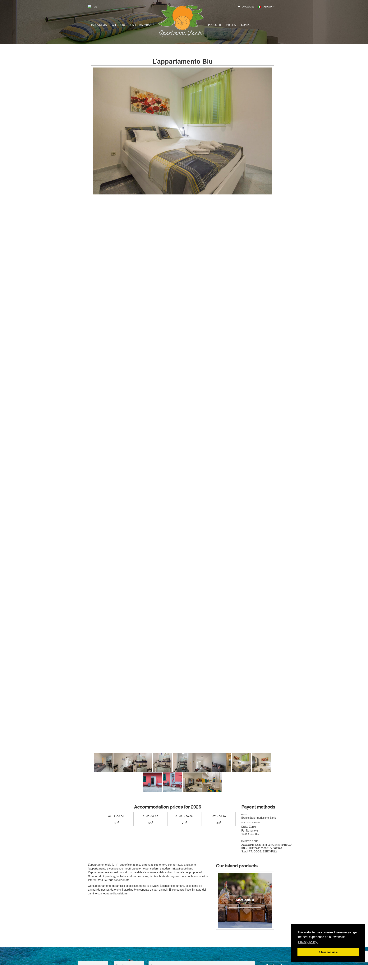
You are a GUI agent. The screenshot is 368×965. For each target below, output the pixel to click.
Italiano (266, 7)
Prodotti (214, 25)
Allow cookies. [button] (328, 951)
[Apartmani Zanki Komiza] (103, 762)
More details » (245, 901)
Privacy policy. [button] (308, 942)
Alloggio (118, 25)
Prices (231, 25)
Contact (247, 25)
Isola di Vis (99, 25)
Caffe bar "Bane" (142, 25)
